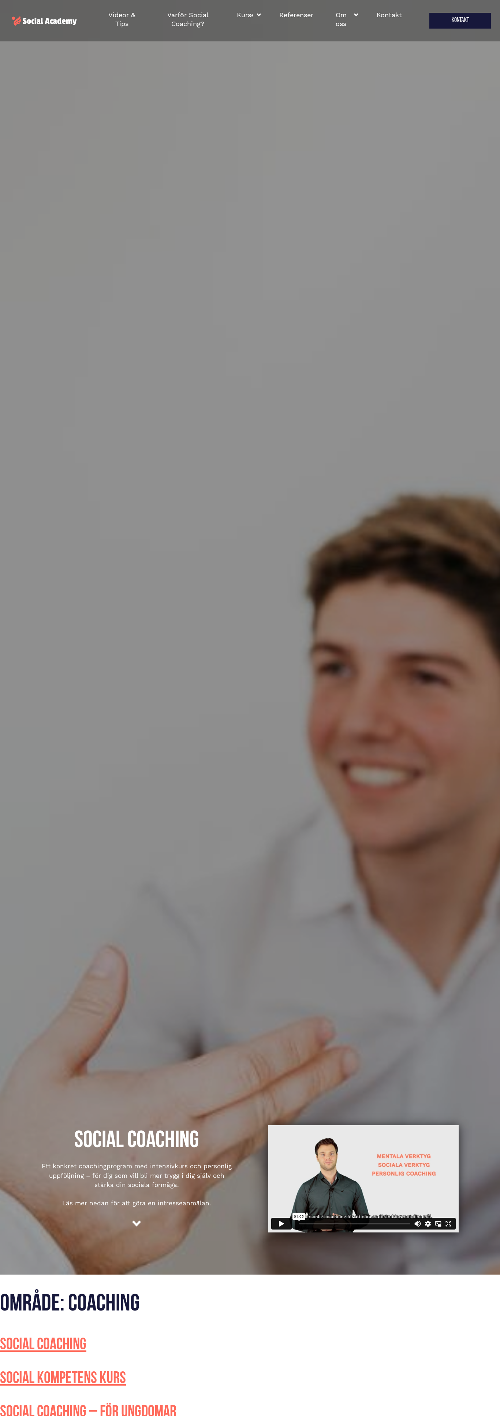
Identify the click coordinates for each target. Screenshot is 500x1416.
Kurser (245, 15)
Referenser (296, 15)
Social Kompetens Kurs (63, 1379)
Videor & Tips (121, 19)
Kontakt (389, 15)
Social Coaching (43, 1345)
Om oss (341, 19)
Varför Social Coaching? (188, 19)
